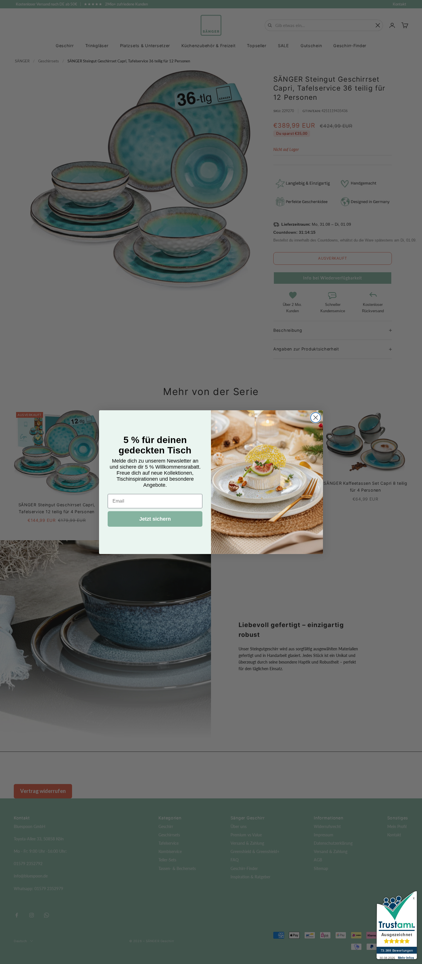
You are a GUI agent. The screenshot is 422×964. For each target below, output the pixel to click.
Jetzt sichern (155, 519)
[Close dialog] (316, 418)
